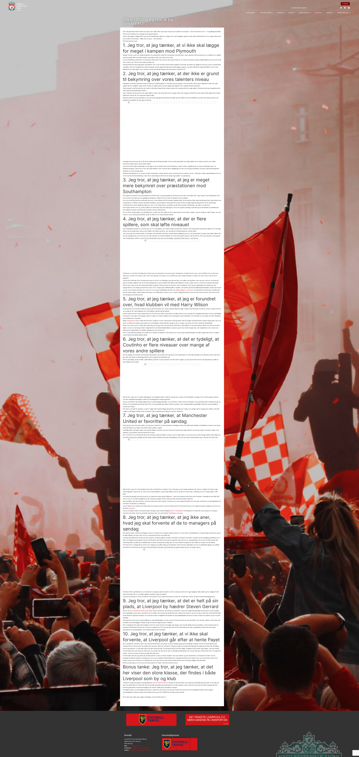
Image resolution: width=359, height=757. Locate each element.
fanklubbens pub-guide (176, 513)
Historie (318, 12)
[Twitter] (340, 7)
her (204, 31)
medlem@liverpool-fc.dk (134, 746)
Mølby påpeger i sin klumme (184, 290)
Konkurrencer (342, 12)
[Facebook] (344, 7)
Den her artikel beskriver (160, 682)
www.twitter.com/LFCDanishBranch (139, 750)
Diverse (329, 12)
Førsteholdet (304, 12)
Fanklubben (250, 12)
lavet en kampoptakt (176, 511)
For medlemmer (266, 12)
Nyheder (280, 12)
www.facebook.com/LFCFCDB (140, 748)
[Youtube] (348, 7)
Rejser (291, 12)
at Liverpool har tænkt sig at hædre (141, 610)
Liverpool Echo (131, 320)
